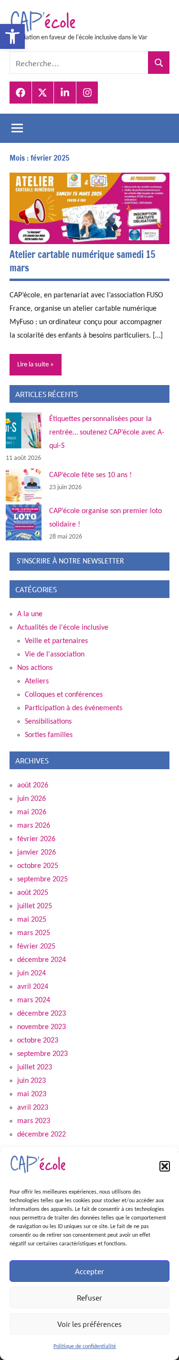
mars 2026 (33, 826)
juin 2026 (31, 799)
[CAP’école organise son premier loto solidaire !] (24, 522)
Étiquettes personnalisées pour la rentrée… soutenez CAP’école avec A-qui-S (106, 432)
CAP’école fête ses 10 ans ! (90, 475)
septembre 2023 (42, 1054)
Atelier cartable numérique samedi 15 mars (82, 261)
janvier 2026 (36, 852)
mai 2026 (31, 812)
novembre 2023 (41, 1027)
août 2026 (32, 785)
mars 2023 (33, 1121)
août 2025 (32, 893)
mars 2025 (33, 933)
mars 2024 (33, 1000)
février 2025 (36, 946)
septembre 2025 (42, 879)
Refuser (89, 1297)
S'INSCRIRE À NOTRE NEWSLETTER (70, 561)
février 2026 (36, 839)
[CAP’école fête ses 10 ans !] (24, 486)
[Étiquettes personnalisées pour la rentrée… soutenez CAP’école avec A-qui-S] (24, 430)
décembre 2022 (41, 1134)
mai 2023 (31, 1094)
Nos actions (35, 668)
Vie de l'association (54, 654)
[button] (12, 36)
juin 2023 (31, 1081)
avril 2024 (32, 987)
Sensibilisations (48, 722)
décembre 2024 (41, 960)
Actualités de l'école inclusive (62, 628)
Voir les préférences (89, 1323)
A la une (29, 614)
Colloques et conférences (64, 695)
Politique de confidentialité (84, 1346)
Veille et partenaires (56, 641)
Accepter (89, 1271)
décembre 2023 (41, 1014)
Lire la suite (33, 364)
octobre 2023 (37, 1040)
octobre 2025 (37, 866)
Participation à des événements (73, 708)
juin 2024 (31, 973)
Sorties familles (49, 735)
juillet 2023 (34, 1067)
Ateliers (37, 681)
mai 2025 (31, 920)
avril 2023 (32, 1108)
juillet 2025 (34, 906)
